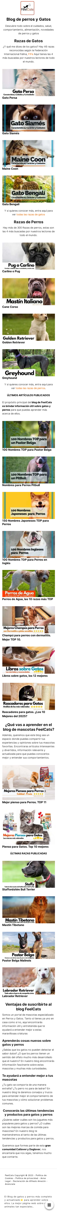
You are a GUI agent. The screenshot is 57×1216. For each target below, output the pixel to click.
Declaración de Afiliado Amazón (29, 1181)
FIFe (30, 54)
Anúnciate (10, 1184)
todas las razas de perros (30, 388)
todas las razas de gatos (30, 214)
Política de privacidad (26, 1178)
